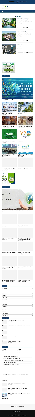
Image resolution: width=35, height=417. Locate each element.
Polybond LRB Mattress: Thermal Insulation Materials (16, 320)
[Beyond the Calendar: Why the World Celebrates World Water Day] (17, 88)
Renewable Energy (20, 44)
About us (3, 376)
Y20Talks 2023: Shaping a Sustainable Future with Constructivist (25, 140)
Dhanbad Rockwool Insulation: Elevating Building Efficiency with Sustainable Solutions (25, 225)
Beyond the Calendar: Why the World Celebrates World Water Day (14, 99)
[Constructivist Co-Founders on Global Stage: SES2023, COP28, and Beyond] (9, 149)
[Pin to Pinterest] (26, 27)
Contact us (3, 378)
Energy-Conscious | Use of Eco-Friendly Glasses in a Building (11, 364)
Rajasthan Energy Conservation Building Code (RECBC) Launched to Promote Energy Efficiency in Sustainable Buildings (9, 169)
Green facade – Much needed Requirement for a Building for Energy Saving (25, 21)
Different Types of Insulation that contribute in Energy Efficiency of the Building (25, 34)
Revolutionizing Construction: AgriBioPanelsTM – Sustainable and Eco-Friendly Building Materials (9, 253)
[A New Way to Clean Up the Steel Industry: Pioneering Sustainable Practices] (9, 120)
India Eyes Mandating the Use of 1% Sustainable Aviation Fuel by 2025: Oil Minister (25, 169)
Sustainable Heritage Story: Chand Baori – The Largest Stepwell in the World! (19, 336)
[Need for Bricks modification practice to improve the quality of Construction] (4, 327)
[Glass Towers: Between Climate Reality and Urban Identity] (4, 384)
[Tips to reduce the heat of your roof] (4, 332)
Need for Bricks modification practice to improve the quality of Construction (19, 325)
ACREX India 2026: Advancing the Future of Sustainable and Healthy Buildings (8, 113)
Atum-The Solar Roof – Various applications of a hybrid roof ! (23, 47)
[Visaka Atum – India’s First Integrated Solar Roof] (4, 342)
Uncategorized (18, 311)
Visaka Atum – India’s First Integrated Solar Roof (15, 341)
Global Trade (18, 295)
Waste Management (18, 313)
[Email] (19, 2)
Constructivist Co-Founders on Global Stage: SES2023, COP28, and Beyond (8, 155)
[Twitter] (15, 411)
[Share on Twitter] (25, 27)
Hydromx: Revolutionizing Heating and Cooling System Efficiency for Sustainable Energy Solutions (8, 281)
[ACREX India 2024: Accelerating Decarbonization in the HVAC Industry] (25, 149)
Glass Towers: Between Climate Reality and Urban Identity (11, 356)
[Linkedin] (18, 2)
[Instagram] (17, 2)
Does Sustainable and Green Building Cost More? (22, 1)
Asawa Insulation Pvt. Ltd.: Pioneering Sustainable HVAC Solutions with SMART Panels (16, 211)
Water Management (18, 315)
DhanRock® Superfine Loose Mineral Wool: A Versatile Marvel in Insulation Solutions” (24, 239)
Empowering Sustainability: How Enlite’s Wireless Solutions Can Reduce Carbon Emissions (9, 267)
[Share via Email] (27, 27)
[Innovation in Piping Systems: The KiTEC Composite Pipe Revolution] (25, 274)
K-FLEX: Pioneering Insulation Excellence (8, 238)
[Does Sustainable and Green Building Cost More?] (25, 107)
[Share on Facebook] (24, 27)
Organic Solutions (18, 302)
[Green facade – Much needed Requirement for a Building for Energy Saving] (9, 23)
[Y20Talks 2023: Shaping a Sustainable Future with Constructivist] (25, 134)
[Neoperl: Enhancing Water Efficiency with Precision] (9, 219)
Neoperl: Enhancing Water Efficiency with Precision (8, 225)
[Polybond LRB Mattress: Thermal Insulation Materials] (4, 322)
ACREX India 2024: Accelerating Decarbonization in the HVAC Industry (25, 155)
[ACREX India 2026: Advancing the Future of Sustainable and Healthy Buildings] (9, 107)
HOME (15, 414)
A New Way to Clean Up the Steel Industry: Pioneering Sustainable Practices (8, 127)
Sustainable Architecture (26, 18)
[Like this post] (23, 27)
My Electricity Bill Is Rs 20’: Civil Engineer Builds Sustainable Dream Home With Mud (25, 127)
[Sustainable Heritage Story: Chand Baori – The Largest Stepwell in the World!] (4, 337)
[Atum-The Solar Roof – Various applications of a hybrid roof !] (9, 49)
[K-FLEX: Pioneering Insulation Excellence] (9, 233)
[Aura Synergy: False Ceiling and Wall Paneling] (25, 261)
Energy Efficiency (25, 31)
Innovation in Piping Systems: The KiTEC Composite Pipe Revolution (24, 281)
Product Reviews (18, 304)
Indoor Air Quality (18, 297)
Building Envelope (20, 18)
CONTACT (19, 414)
